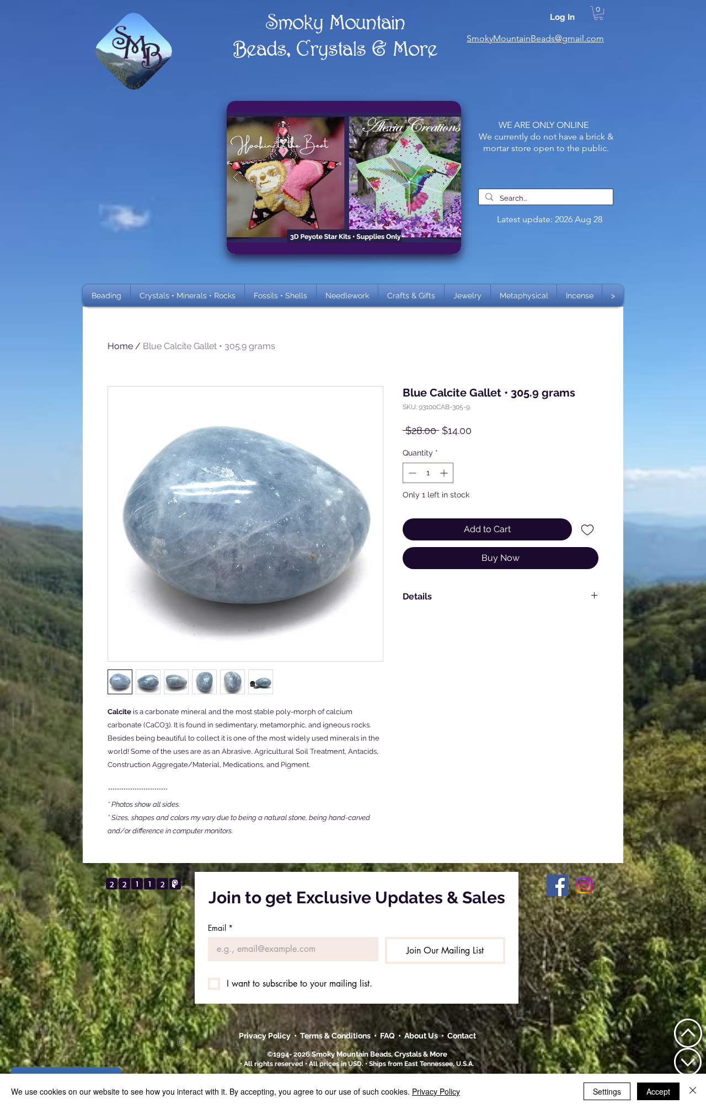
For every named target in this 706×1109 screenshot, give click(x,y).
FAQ (387, 1035)
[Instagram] (584, 885)
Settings (607, 1091)
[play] (435, 110)
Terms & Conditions (337, 1035)
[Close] (692, 1091)
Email (220, 928)
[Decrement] (411, 473)
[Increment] (445, 473)
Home (120, 346)
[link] (598, 13)
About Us (422, 1035)
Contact (461, 1035)
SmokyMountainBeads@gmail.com (535, 38)
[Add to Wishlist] (587, 529)
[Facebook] (557, 885)
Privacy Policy (265, 1035)
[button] (187, 296)
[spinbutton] (428, 473)
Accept (658, 1091)
